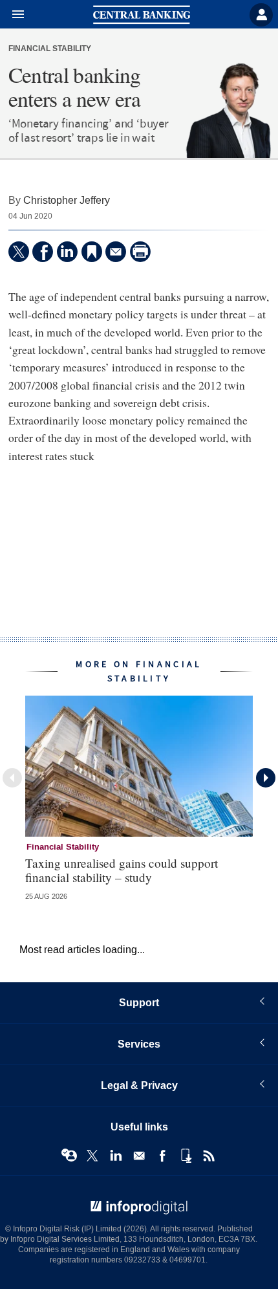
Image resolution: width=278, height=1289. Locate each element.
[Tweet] (18, 251)
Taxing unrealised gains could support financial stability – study (121, 869)
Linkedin (115, 1155)
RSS (209, 1155)
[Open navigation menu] (12, 15)
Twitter (92, 1155)
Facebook (162, 1155)
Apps (185, 1155)
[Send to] (115, 251)
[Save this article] (91, 251)
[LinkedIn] (67, 251)
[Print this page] (140, 251)
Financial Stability (49, 49)
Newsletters (139, 1155)
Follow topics (69, 1155)
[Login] (261, 15)
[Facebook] (42, 251)
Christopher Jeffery (66, 200)
